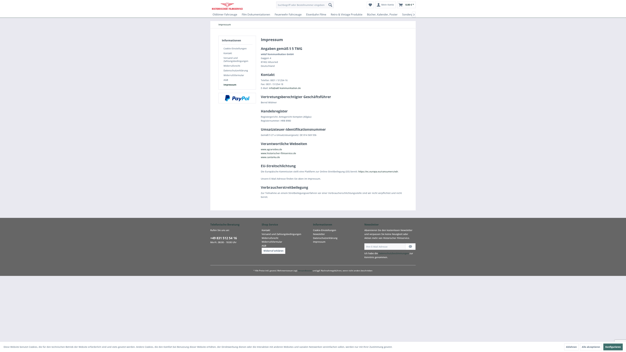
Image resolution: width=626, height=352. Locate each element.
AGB (226, 79)
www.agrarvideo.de (271, 149)
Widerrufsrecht (232, 65)
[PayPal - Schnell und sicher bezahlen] (237, 98)
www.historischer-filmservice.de (278, 153)
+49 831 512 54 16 (223, 238)
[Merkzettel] (370, 5)
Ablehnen (571, 346)
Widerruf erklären (273, 250)
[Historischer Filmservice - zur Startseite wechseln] (227, 6)
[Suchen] (330, 5)
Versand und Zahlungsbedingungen (236, 59)
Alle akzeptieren (591, 346)
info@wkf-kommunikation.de (285, 88)
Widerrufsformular (234, 75)
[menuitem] (305, 5)
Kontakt (228, 53)
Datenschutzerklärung (236, 70)
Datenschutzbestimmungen (394, 253)
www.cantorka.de (270, 157)
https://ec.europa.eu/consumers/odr (378, 171)
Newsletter (319, 234)
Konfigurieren (613, 346)
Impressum (230, 84)
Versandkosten (305, 270)
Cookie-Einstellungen (235, 48)
